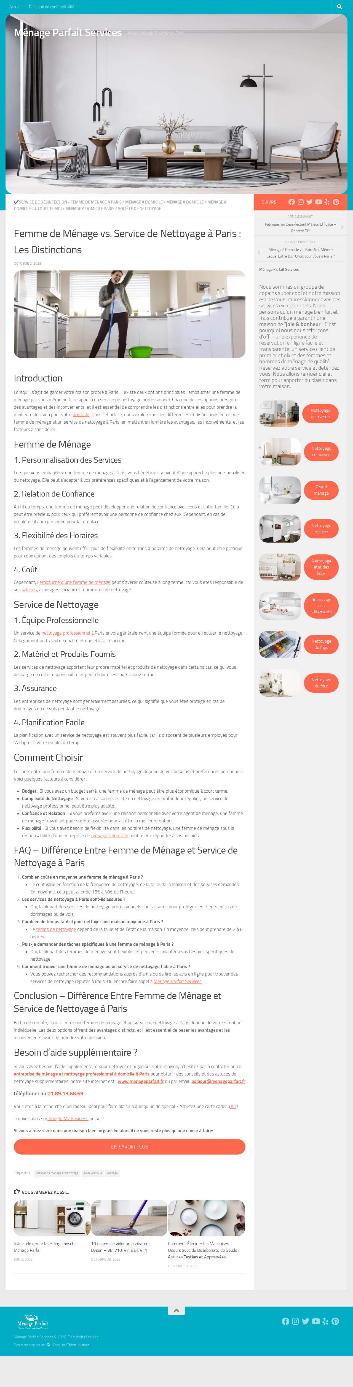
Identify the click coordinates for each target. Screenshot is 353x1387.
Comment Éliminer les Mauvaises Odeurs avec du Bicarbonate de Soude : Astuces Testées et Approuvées (203, 1250)
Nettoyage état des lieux (321, 567)
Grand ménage (321, 490)
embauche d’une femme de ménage (75, 582)
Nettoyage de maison (320, 413)
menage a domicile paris (89, 208)
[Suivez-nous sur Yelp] (327, 202)
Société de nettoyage (139, 208)
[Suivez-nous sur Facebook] (291, 202)
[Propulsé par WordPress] (48, 1345)
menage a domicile (185, 202)
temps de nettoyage (56, 929)
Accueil (15, 6)
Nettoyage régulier (321, 528)
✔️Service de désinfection (40, 202)
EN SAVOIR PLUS (129, 1147)
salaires (29, 589)
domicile (81, 414)
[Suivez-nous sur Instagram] (300, 202)
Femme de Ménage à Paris (96, 202)
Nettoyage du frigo (321, 644)
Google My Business (68, 1118)
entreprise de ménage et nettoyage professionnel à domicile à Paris (81, 1074)
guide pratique (93, 1173)
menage (112, 1173)
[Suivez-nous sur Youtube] (318, 202)
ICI (233, 1106)
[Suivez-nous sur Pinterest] (336, 202)
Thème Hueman (78, 1345)
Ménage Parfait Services (68, 32)
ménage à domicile (144, 202)
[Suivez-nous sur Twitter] (309, 202)
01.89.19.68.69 (65, 1093)
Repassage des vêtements (321, 605)
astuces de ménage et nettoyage (57, 1173)
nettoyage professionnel (66, 633)
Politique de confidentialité (51, 6)
